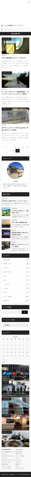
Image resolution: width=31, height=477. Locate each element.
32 (14, 147)
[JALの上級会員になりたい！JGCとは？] (15, 46)
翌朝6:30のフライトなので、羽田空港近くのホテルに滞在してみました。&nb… (20, 237)
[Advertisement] (13, 13)
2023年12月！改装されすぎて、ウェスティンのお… (15, 201)
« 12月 (3, 361)
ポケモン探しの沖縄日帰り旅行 (19, 222)
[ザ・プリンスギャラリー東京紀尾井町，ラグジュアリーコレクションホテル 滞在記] (15, 79)
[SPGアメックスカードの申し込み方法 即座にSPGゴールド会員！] (15, 115)
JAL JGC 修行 (6, 38)
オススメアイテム (15, 272)
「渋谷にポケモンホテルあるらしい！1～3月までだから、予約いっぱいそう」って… (20, 250)
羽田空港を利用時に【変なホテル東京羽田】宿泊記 (20, 233)
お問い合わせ (5, 464)
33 (19, 147)
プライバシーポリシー (7, 466)
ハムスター (15, 288)
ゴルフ (15, 280)
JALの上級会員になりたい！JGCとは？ (14, 58)
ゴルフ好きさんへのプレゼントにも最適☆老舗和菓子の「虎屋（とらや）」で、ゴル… (20, 216)
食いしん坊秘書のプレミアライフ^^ (14, 474)
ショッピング (15, 284)
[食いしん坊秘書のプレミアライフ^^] (13, 26)
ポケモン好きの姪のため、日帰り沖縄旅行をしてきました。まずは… (20, 225)
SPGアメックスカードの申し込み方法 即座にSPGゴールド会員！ (15, 129)
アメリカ (5, 382)
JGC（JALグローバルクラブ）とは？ (8, 457)
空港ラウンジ (15, 300)
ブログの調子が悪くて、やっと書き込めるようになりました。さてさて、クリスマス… (15, 204)
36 (13, 150)
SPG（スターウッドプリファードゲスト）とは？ (8, 461)
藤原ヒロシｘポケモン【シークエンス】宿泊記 (20, 245)
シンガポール (6, 415)
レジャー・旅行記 (15, 296)
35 (27, 147)
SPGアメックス (6, 72)
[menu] (28, 2)
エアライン (15, 267)
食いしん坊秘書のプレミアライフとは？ (8, 453)
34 (23, 147)
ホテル (15, 292)
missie (15, 181)
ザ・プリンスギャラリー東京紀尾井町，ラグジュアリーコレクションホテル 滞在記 (15, 93)
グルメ (15, 276)
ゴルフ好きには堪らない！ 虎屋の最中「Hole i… (20, 211)
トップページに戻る (6, 468)
